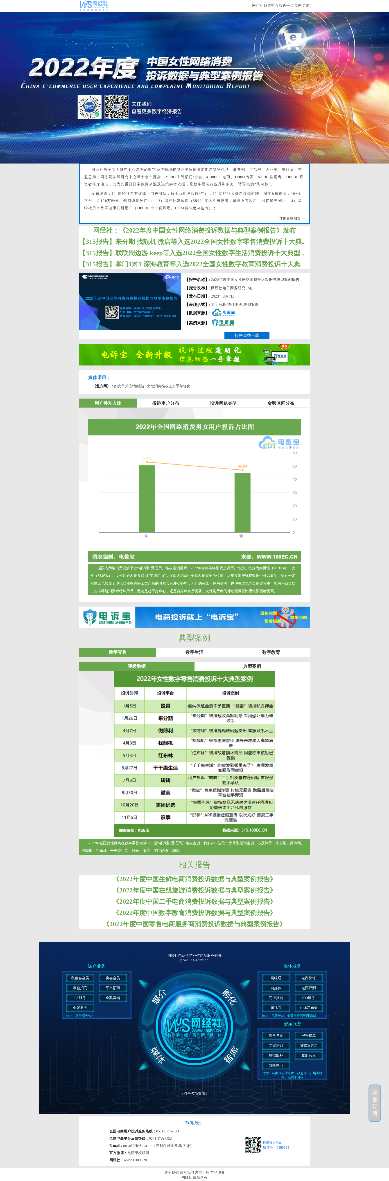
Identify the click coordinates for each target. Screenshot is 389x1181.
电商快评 (308, 978)
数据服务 (276, 1055)
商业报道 (276, 998)
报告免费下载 (247, 335)
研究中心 (271, 5)
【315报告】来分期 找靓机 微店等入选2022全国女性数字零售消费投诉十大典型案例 (200, 241)
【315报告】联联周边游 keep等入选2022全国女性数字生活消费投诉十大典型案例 (196, 252)
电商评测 (308, 988)
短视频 (276, 1008)
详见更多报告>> (292, 218)
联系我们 (187, 1172)
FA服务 (80, 998)
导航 (306, 5)
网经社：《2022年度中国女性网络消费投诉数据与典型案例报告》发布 (194, 230)
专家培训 (276, 1045)
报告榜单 (308, 1036)
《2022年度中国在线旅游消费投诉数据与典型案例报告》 (194, 890)
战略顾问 (276, 1065)
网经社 (257, 5)
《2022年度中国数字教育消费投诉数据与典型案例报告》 (194, 912)
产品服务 (217, 1172)
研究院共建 (309, 1045)
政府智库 (308, 1055)
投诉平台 (286, 5)
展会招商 (80, 988)
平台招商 (113, 988)
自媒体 (276, 988)
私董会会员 (80, 978)
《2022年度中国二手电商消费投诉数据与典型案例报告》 (194, 901)
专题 (298, 5)
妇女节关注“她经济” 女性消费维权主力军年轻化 (141, 386)
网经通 (276, 978)
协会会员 (113, 978)
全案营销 (113, 998)
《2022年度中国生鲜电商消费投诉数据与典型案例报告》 (194, 879)
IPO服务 (308, 998)
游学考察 (276, 1036)
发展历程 (202, 1172)
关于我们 (172, 1172)
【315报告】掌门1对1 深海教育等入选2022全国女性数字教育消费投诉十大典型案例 (199, 264)
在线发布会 (309, 1008)
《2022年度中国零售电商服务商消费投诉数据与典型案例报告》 (194, 924)
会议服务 (80, 1008)
